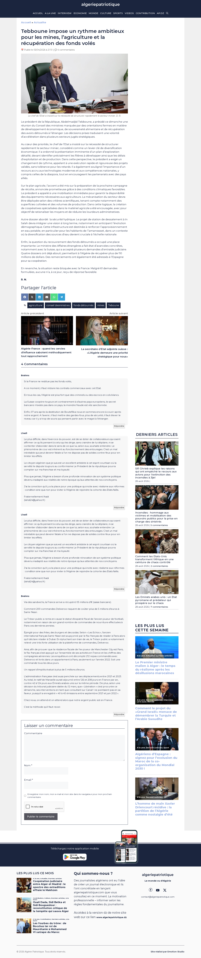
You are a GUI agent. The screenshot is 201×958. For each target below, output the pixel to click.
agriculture (35, 305)
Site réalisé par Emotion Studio (167, 951)
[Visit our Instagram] (157, 890)
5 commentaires (159, 525)
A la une (50, 13)
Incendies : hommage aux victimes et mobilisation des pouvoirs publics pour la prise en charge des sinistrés (156, 517)
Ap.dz (160, 13)
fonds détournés (83, 305)
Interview (65, 13)
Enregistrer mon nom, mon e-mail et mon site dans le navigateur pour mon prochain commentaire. (69, 795)
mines (100, 305)
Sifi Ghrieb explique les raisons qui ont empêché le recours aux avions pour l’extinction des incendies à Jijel (156, 473)
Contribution (145, 13)
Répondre (119, 426)
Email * (28, 779)
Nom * (28, 765)
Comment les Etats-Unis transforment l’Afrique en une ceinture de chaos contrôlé (154, 559)
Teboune (113, 305)
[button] (167, 13)
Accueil (38, 13)
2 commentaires (159, 566)
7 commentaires (159, 607)
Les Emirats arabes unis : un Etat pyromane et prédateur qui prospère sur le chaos (156, 600)
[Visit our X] (164, 890)
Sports (118, 13)
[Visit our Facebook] (150, 890)
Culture (105, 13)
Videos (129, 13)
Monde (93, 13)
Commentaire (33, 733)
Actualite (40, 22)
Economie (80, 13)
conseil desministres (58, 305)
